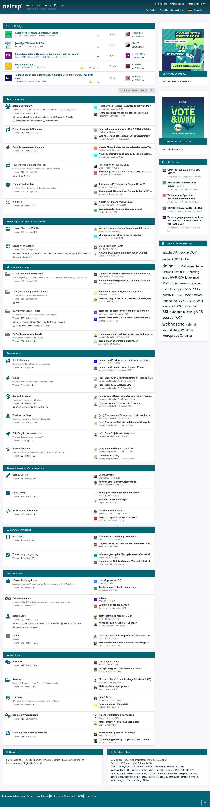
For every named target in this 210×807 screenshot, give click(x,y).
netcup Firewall (22, 321)
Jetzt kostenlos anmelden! (175, 81)
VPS (199, 311)
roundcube (169, 300)
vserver (168, 317)
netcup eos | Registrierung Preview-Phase (121, 367)
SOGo (180, 306)
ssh (195, 306)
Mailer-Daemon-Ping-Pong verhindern (119, 721)
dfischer (143, 769)
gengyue (183, 773)
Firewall (167, 271)
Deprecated (86, 253)
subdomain (177, 311)
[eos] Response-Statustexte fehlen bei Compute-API (126, 422)
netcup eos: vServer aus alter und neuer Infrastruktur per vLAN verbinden (126, 396)
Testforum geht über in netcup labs (117, 587)
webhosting (173, 324)
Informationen (17, 99)
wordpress (170, 335)
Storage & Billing (41, 407)
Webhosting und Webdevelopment (27, 468)
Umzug (190, 311)
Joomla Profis (106, 474)
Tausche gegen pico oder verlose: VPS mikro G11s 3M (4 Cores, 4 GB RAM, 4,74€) (126, 171)
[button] (196, 10)
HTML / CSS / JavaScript (25, 510)
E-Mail (182, 266)
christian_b (161, 776)
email (191, 265)
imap (165, 277)
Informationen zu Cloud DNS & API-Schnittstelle (125, 129)
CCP (193, 252)
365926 (190, 769)
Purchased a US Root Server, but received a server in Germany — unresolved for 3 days (126, 334)
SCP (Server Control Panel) (26, 310)
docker (184, 259)
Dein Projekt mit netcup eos (27, 433)
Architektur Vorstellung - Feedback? (118, 536)
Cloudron (20, 253)
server (190, 300)
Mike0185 (180, 769)
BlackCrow (140, 773)
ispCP (74, 253)
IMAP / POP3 (52, 253)
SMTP (200, 300)
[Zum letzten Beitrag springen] (127, 34)
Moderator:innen (45, 117)
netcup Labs (19, 615)
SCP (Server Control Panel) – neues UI (49, 321)
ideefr (151, 769)
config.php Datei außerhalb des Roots (119, 492)
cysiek (194, 776)
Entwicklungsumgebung (25, 554)
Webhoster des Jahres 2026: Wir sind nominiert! (124, 135)
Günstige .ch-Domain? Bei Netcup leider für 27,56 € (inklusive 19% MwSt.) (126, 191)
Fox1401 (160, 769)
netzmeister (140, 776)
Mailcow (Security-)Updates (114, 686)
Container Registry (109, 455)
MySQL (168, 283)
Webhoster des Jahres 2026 (176, 141)
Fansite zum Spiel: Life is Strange (117, 732)
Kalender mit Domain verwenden (116, 714)
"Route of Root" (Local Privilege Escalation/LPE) (125, 679)
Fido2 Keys (105, 697)
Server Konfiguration (23, 245)
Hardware (17, 696)
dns (175, 258)
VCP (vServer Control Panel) (27, 333)
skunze (114, 773)
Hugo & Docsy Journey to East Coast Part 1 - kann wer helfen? (126, 543)
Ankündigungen (21, 360)
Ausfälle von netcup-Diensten (28, 146)
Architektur (18, 536)
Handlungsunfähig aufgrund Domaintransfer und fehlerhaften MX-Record (126, 280)
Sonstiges (15, 654)
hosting (194, 271)
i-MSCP (29, 257)
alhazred (185, 776)
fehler (200, 266)
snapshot (168, 306)
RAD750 (136, 64)
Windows (187, 330)
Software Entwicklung (20, 529)
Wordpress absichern (110, 510)
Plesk (40, 253)
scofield (129, 776)
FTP (17, 302)
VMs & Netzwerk (23, 407)
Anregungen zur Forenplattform (29, 120)
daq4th (149, 766)
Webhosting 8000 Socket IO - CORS (118, 517)
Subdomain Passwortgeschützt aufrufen (120, 291)
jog (182, 766)
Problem (177, 295)
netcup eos (15, 353)
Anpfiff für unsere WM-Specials (116, 201)
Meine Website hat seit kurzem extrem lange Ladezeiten (126, 642)
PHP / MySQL (19, 492)
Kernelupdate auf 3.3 (110, 580)
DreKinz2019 (20, 57)
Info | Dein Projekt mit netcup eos (117, 433)
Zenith (114, 776)
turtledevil (172, 773)
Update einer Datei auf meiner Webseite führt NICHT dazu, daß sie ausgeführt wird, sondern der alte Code (126, 561)
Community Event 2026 (174, 73)
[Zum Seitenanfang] (204, 802)
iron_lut (120, 780)
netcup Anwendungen (20, 267)
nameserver (183, 283)
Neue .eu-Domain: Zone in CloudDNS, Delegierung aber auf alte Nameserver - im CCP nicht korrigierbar (126, 153)
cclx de (151, 776)
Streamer (161, 773)
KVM (181, 277)
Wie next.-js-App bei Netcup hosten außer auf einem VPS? (126, 554)
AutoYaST (19, 46)
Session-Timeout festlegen (113, 499)
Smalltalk (41, 67)
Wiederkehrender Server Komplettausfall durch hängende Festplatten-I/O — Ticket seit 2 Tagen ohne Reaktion (126, 228)
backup (184, 252)
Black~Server (126, 773)
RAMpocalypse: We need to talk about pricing (123, 112)
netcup (197, 283)
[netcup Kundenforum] (33, 7)
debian (167, 259)
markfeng (136, 780)
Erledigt (103, 598)
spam (189, 306)
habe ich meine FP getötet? (113, 704)
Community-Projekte (64, 117)
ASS (133, 766)
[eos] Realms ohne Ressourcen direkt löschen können (126, 415)
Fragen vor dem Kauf (46, 35)
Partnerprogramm (21, 597)
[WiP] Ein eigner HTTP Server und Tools (120, 668)
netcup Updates (52, 120)
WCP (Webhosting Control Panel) (29, 291)
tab (178, 776)
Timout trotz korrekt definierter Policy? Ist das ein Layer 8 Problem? (126, 317)
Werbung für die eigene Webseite (29, 732)
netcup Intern (16, 573)
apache (167, 252)
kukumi (170, 769)
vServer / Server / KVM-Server (27, 227)
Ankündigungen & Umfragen (27, 128)
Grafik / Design (20, 474)
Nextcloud (169, 289)
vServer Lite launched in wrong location (120, 235)
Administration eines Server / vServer (28, 221)
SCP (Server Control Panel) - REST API (32, 325)
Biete (41, 46)
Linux (188, 277)
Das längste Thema (25, 64)
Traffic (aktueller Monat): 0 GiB (115, 615)
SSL (165, 311)
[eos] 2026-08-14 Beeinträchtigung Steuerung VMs (126, 377)
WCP (178, 317)
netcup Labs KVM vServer (27, 627)
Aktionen (17, 201)
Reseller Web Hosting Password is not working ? (125, 105)
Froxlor (31, 253)
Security (16, 679)
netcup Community (22, 105)
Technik (16, 635)
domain (169, 265)
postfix (166, 295)
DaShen (193, 773)
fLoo (17, 67)
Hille (128, 780)
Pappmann (137, 32)
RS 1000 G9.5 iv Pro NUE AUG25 (184, 208)
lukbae (134, 769)
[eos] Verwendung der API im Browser (119, 403)
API (175, 252)
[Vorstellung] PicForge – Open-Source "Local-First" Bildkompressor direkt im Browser (126, 739)
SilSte (146, 780)
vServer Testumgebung (24, 580)
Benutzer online (122, 751)
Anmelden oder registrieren (172, 9)
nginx (180, 289)
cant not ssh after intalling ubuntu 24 (118, 340)
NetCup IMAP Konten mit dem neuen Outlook (123, 252)
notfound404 (20, 81)
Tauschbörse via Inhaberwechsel (29, 164)
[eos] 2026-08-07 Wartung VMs (115, 384)
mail (196, 277)
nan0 (113, 780)
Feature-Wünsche (21, 448)
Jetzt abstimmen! (171, 149)
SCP (181, 300)
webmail (190, 324)
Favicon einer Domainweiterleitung (117, 481)
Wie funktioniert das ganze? (114, 604)
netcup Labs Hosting (50, 623)
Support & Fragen (21, 395)
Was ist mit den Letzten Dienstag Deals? (120, 209)
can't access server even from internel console (124, 310)
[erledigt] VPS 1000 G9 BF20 (29, 43)
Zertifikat (186, 335)
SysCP (19, 257)
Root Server (192, 294)
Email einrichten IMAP (111, 245)
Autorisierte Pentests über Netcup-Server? (37, 32)
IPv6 (173, 277)
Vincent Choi (172, 766)
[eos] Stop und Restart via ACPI (116, 448)
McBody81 (137, 76)
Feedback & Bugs (21, 415)
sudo (120, 776)
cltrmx (172, 776)
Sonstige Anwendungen (25, 714)
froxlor (178, 271)
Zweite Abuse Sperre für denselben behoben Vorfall (126, 147)
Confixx (64, 253)
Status (15, 377)
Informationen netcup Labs (27, 623)
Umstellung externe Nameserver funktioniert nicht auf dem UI (47, 53)
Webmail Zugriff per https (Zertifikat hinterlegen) (125, 298)
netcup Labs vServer (72, 623)
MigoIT (135, 43)
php (188, 288)
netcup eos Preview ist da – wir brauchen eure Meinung (126, 360)
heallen (140, 766)
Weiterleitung (171, 330)
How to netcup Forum (25, 117)
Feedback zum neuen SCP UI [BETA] (118, 622)
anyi (39, 763)
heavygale (124, 766)
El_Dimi (151, 773)
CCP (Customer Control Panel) (55, 57)
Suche (27, 175)
